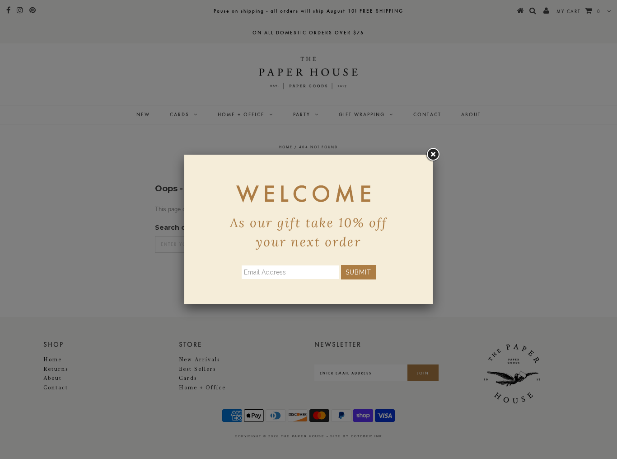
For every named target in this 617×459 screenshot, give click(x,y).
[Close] (433, 155)
